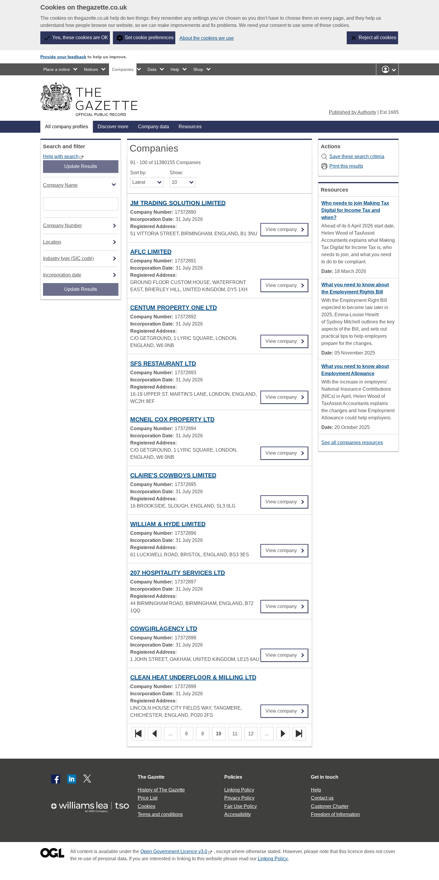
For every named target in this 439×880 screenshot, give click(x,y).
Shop (198, 69)
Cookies (146, 806)
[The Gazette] (88, 99)
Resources (190, 126)
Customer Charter (330, 806)
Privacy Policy (239, 797)
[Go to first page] (138, 734)
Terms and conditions (160, 814)
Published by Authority (352, 112)
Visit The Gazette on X (87, 778)
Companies (122, 69)
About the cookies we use (206, 38)
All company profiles (66, 126)
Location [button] (52, 242)
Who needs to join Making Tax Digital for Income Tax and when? (355, 210)
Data (152, 69)
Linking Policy (239, 789)
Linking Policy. (273, 858)
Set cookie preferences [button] (149, 37)
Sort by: (138, 172)
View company (281, 227)
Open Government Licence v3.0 (173, 851)
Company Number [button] (62, 225)
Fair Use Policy (240, 806)
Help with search (61, 156)
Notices (91, 69)
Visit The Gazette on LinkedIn (71, 778)
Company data (153, 126)
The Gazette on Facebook (55, 778)
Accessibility (237, 814)
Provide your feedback (63, 56)
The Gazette (151, 777)
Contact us (322, 797)
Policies (233, 777)
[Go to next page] (283, 734)
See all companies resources (352, 442)
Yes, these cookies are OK (80, 37)
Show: (176, 172)
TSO (93, 805)
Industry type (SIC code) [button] (68, 258)
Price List (147, 797)
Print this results (346, 166)
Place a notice (56, 69)
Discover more (113, 126)
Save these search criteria (356, 156)
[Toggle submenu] (75, 69)
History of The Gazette (161, 789)
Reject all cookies (377, 37)
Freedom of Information (335, 814)
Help (175, 69)
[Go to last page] (299, 734)
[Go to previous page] (154, 734)
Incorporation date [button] (62, 274)
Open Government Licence (52, 854)
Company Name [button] (60, 185)
